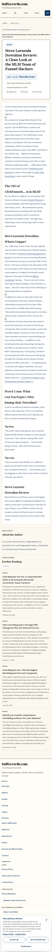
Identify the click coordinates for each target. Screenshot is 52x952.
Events (4, 842)
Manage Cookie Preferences (15, 900)
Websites (5, 829)
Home (5, 23)
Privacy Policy (7, 869)
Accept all (14, 939)
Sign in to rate (37, 92)
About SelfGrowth (9, 823)
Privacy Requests (9, 893)
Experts (5, 792)
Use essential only (37, 939)
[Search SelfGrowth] (15, 13)
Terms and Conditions (11, 876)
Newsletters (7, 836)
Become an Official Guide (12, 849)
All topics (6, 786)
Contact (5, 855)
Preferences (26, 946)
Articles (15, 23)
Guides (5, 799)
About (4, 13)
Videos (4, 812)
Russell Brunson (36, 200)
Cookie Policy (7, 882)
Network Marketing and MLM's (16, 30)
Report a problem (11, 912)
